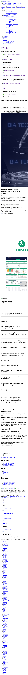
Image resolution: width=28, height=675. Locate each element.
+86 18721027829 (18, 453)
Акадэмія (5, 36)
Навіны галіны (9, 42)
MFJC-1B (11, 25)
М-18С (10, 26)
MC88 (10, 21)
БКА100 (11, 30)
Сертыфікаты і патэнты (11, 13)
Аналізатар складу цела (11, 27)
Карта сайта (19, 496)
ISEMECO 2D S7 (13, 19)
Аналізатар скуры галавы (12, 24)
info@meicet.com (21, 455)
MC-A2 (10, 33)
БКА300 (11, 29)
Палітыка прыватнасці (8, 465)
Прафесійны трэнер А (14, 20)
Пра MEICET (9, 11)
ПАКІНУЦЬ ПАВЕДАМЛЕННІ (8, 457)
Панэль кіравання (7, 43)
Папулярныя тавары (10, 496)
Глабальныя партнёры (11, 14)
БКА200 (11, 31)
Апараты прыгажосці (11, 32)
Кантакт (5, 45)
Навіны (5, 40)
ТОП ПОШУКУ (8, 497)
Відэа (4, 38)
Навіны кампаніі (10, 41)
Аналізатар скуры (10, 16)
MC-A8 (10, 35)
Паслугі (5, 37)
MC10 (10, 22)
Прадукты (5, 15)
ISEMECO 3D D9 (13, 17)
